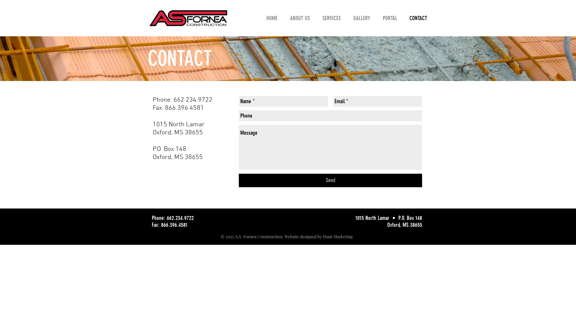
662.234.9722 (192, 100)
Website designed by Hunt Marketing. (319, 236)
